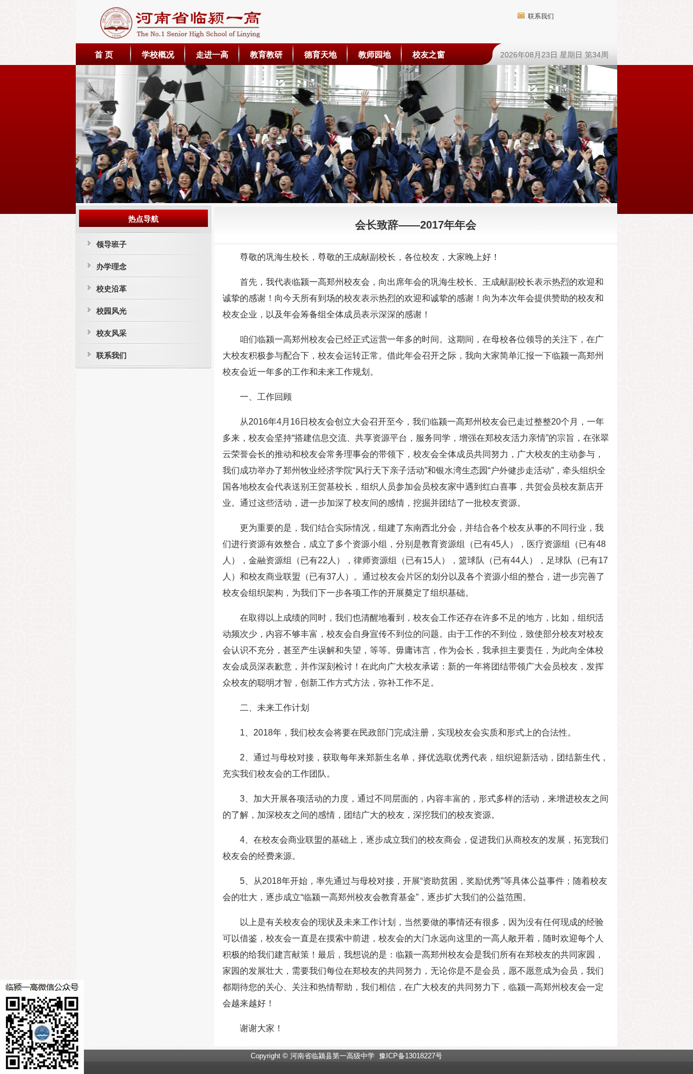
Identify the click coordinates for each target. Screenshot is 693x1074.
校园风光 (111, 311)
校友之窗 (429, 54)
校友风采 (111, 333)
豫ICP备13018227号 (410, 1056)
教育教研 (266, 54)
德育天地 (320, 54)
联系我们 (541, 16)
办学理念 (111, 266)
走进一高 (212, 54)
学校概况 (158, 54)
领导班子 (111, 244)
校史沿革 (111, 288)
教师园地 (374, 54)
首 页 (104, 54)
